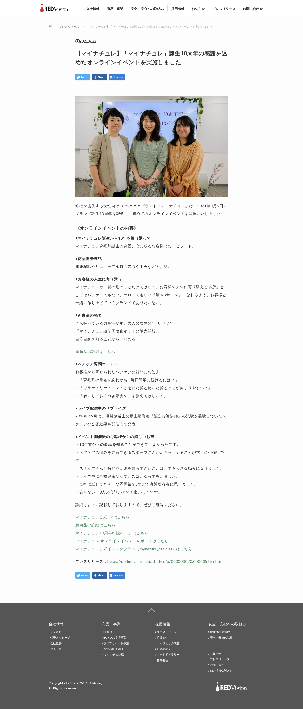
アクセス (56, 649)
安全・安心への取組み (147, 9)
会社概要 (56, 643)
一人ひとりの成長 (168, 643)
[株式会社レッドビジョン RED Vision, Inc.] (54, 7)
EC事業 (108, 632)
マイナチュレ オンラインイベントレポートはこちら (122, 540)
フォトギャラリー (168, 654)
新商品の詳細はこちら (95, 351)
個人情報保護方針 (221, 670)
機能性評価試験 (220, 632)
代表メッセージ (60, 637)
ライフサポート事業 (116, 643)
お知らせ (198, 9)
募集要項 (162, 660)
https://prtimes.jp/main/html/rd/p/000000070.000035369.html (165, 561)
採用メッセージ (167, 632)
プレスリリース (224, 9)
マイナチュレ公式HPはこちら (102, 517)
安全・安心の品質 (221, 637)
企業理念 (56, 632)
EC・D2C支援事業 (115, 637)
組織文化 (162, 637)
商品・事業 (115, 9)
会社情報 (92, 9)
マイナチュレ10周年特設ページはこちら (111, 533)
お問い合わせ (253, 9)
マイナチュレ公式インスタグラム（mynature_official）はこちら (133, 548)
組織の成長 (164, 649)
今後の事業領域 (113, 649)
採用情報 (177, 9)
